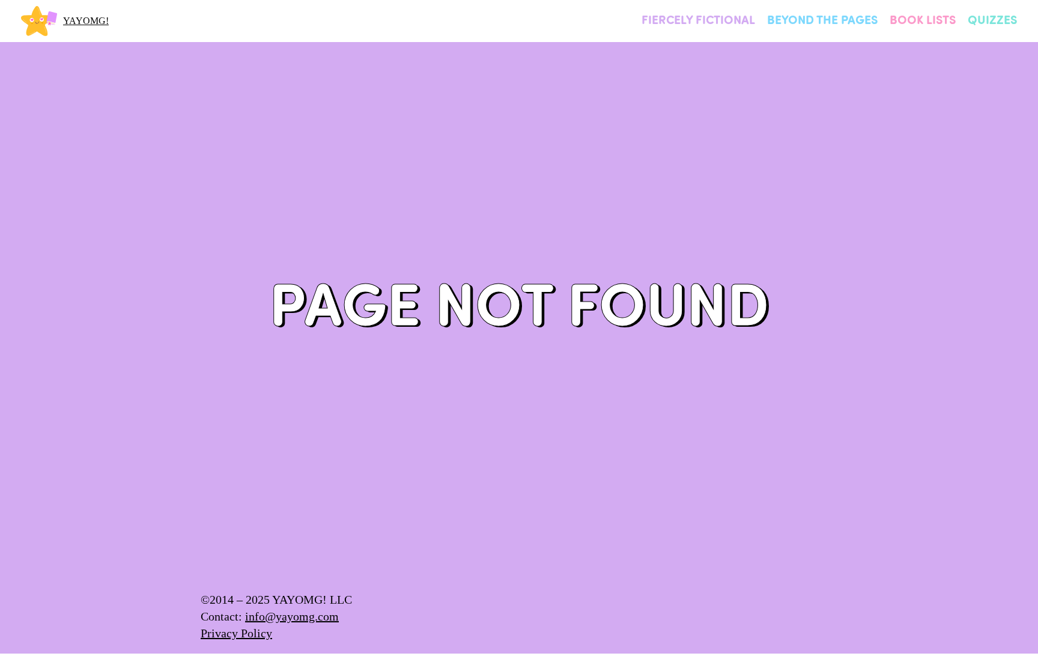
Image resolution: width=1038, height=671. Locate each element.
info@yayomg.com (292, 616)
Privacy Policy (236, 633)
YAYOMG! (86, 21)
